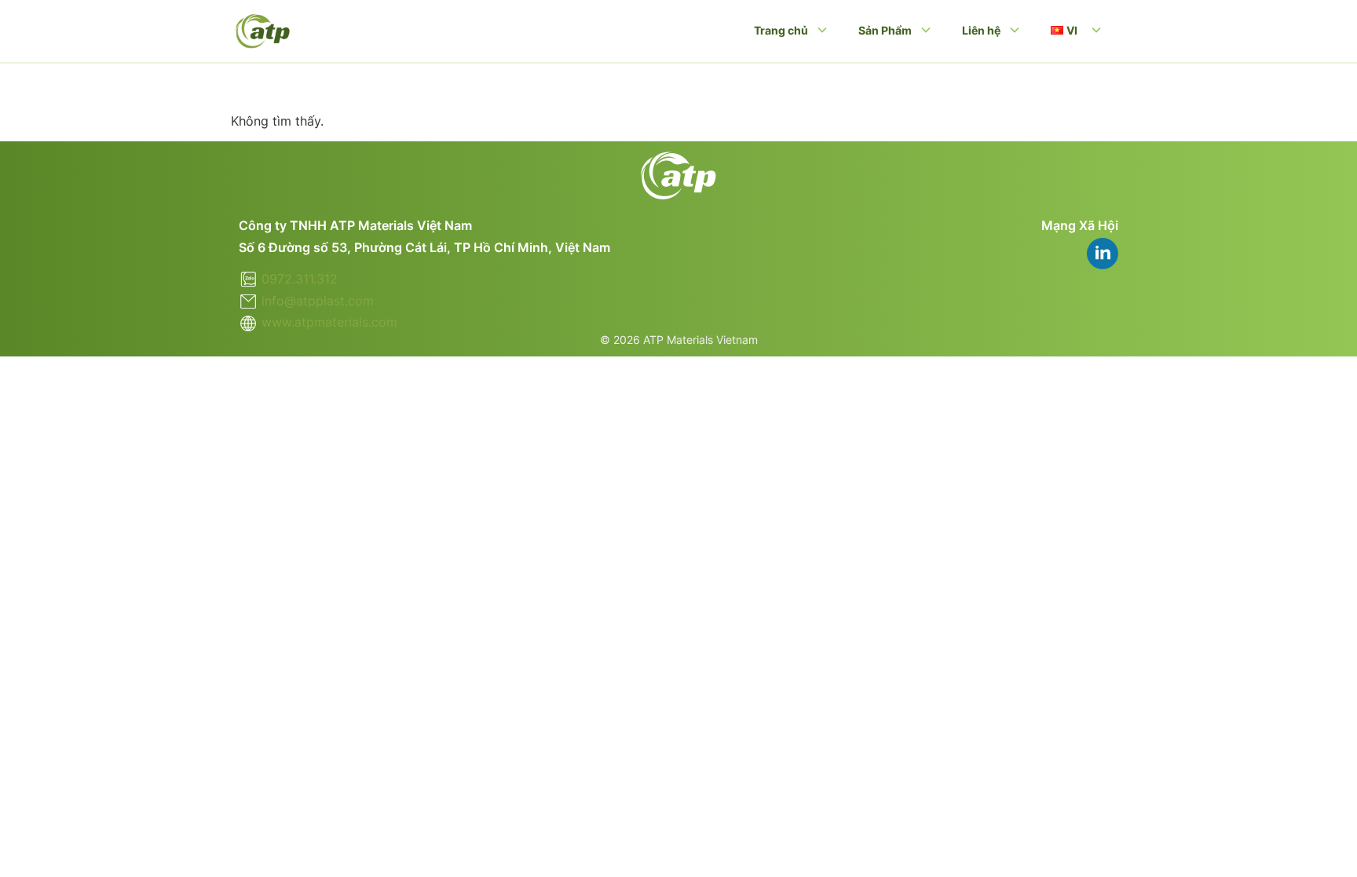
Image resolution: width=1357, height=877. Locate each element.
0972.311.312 (300, 279)
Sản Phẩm (885, 30)
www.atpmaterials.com (329, 322)
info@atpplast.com (318, 301)
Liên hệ (981, 30)
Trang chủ (781, 30)
